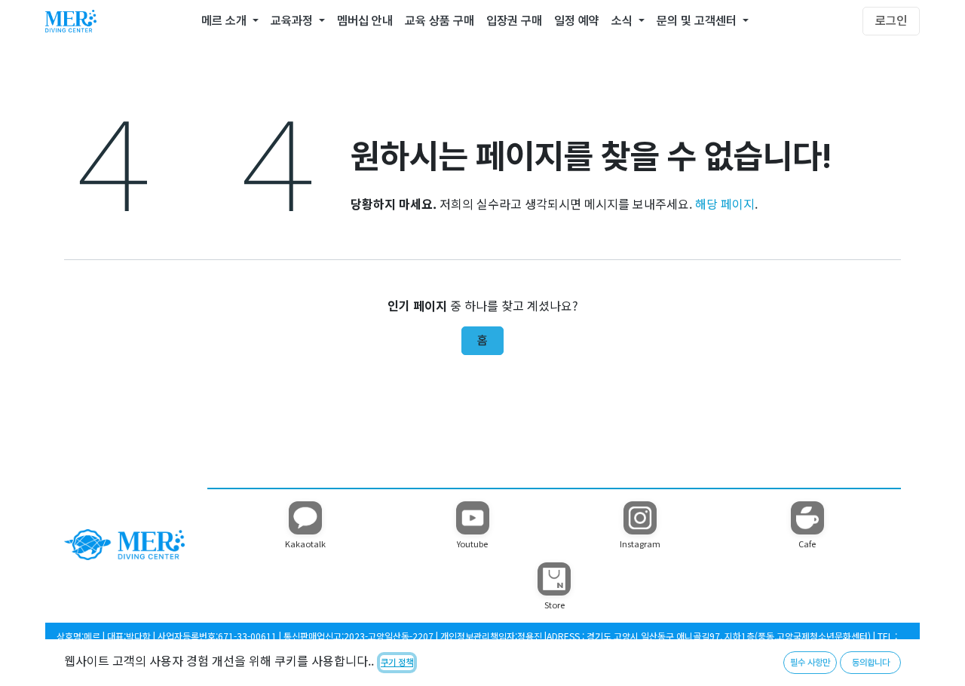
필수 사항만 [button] (810, 662)
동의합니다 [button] (871, 662)
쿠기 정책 (397, 662)
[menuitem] (230, 21)
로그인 (891, 21)
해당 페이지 (725, 203)
